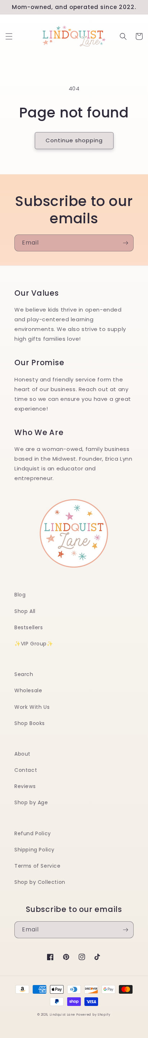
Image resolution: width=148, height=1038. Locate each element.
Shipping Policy (34, 849)
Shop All (25, 611)
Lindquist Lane (62, 1014)
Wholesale (28, 690)
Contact (25, 770)
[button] (9, 36)
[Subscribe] (125, 242)
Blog (20, 594)
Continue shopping (74, 140)
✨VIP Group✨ (33, 643)
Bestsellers (28, 627)
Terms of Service (37, 865)
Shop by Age (31, 802)
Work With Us (32, 707)
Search (23, 674)
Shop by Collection (39, 882)
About (22, 753)
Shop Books (29, 723)
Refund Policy (32, 833)
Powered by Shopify (93, 1014)
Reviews (25, 786)
